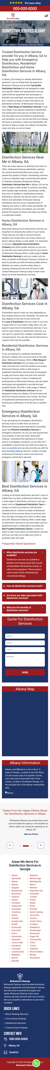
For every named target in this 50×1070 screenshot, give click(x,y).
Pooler (33, 900)
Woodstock (35, 958)
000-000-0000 (25, 8)
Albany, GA (14, 1045)
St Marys (34, 924)
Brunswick (16, 894)
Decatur (15, 918)
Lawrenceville (18, 952)
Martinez (34, 875)
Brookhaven (17, 890)
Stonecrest (34, 933)
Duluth (15, 924)
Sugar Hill (34, 936)
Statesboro (35, 927)
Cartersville (17, 906)
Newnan (33, 887)
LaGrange (16, 948)
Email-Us (13, 1052)
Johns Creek (17, 942)
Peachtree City (36, 890)
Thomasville (35, 939)
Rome (32, 906)
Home (4, 45)
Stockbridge (35, 930)
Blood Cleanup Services (17, 1014)
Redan (33, 903)
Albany (12, 45)
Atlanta (15, 884)
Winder (33, 955)
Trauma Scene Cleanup (17, 1027)
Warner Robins (36, 952)
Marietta (15, 961)
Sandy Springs (36, 912)
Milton (33, 884)
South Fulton (36, 921)
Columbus (16, 912)
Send (25, 672)
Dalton (15, 915)
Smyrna (33, 918)
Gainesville (16, 936)
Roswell (33, 909)
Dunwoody (16, 927)
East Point (16, 930)
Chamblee (16, 909)
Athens (15, 881)
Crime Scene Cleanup (16, 1018)
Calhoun (15, 897)
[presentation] (10, 845)
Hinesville (16, 939)
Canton (15, 900)
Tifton (32, 942)
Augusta (15, 887)
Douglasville (17, 921)
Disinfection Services (16, 1023)
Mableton (16, 955)
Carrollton (16, 903)
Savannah (34, 915)
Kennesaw (16, 945)
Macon (15, 958)
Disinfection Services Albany (30, 45)
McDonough (35, 878)
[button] (20, 846)
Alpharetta (16, 878)
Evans (14, 933)
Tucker (33, 945)
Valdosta (34, 948)
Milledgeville (35, 881)
